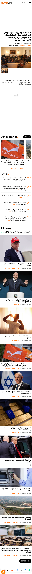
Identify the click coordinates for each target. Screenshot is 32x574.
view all (27, 137)
